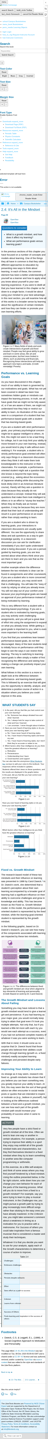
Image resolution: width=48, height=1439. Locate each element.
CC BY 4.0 (18, 1357)
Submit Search (8, 55)
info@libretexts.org (11, 1429)
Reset (4, 72)
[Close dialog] (1, 183)
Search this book (7, 47)
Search (5, 1436)
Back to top (5, 1372)
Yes (6, 1394)
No (15, 1394)
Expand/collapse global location (45, 202)
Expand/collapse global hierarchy (4, 203)
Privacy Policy (6, 1424)
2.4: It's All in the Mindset (24, 1351)
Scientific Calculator (13, 139)
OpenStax (14, 219)
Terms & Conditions (21, 1424)
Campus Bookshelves (32, 204)
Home (13, 204)
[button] (9, 158)
